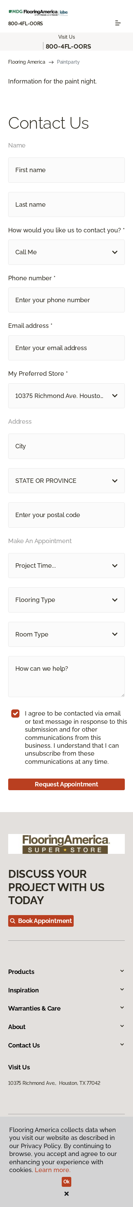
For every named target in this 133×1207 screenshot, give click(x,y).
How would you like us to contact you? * (66, 230)
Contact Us (24, 1045)
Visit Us (66, 37)
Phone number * (32, 278)
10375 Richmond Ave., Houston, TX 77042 (54, 1083)
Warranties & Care (34, 1008)
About (17, 1026)
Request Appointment (66, 784)
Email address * (30, 325)
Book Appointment (45, 920)
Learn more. (53, 1169)
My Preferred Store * (38, 373)
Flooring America (26, 62)
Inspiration (23, 990)
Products (21, 971)
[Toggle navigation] (118, 23)
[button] (66, 252)
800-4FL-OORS (25, 23)
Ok (66, 1181)
